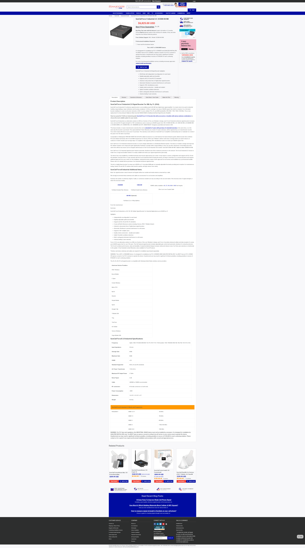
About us (133, 523)
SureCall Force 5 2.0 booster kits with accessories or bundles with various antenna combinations (164, 116)
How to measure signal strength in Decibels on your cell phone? (153, 511)
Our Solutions (134, 525)
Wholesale (133, 528)
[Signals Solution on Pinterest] (163, 524)
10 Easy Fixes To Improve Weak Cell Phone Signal (153, 500)
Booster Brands (118, 13)
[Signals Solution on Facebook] (155, 524)
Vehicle (138, 13)
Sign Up (170, 538)
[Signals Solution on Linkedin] (158, 524)
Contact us (111, 523)
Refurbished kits (180, 528)
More (188, 13)
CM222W (139, 185)
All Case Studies (135, 536)
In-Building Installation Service (115, 530)
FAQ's (110, 539)
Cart (193, 10)
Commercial (181, 13)
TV (152, 13)
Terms (127, 545)
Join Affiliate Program (159, 533)
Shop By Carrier (170, 13)
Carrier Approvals (113, 534)
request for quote (187, 61)
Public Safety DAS (113, 536)
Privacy (123, 545)
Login (194, 1)
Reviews (133, 541)
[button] (187, 33)
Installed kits (179, 523)
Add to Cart (143, 67)
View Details (114, 481)
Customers (133, 539)
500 (171, 185)
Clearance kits (179, 525)
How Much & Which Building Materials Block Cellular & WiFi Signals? (153, 505)
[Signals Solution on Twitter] (160, 524)
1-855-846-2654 (168, 5)
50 (164, 185)
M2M (144, 13)
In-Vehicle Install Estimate (114, 532)
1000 (174, 185)
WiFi (148, 13)
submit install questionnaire (143, 63)
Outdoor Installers (135, 532)
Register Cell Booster (113, 528)
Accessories (159, 13)
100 (169, 185)
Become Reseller (157, 531)
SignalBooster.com (116, 545)
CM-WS (128, 195)
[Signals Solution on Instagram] (166, 524)
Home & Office (130, 13)
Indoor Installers (135, 530)
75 (166, 185)
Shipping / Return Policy (114, 525)
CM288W (120, 185)
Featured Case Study (136, 534)
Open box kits (179, 530)
